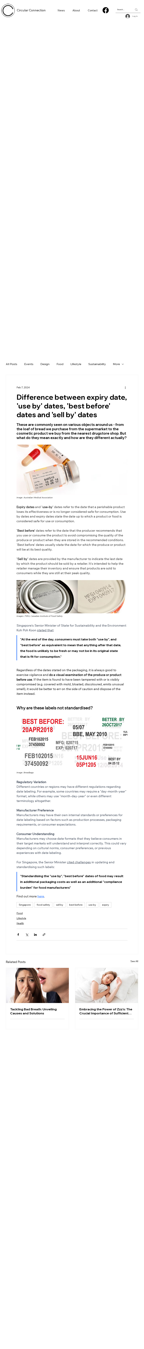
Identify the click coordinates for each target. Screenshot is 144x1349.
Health (20, 923)
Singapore (25, 904)
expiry (105, 904)
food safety (43, 904)
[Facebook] (106, 10)
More (116, 364)
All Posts (11, 364)
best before (76, 904)
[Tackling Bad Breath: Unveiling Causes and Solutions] (37, 985)
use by (92, 904)
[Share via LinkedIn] (35, 934)
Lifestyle (75, 364)
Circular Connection (31, 10)
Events (28, 364)
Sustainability (97, 364)
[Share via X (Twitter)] (26, 934)
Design (45, 364)
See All (134, 961)
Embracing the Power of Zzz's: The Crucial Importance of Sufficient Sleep (105, 1011)
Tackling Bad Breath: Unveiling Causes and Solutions (33, 1011)
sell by (59, 904)
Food (60, 364)
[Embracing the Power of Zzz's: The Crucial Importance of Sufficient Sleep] (106, 985)
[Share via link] (44, 934)
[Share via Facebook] (18, 934)
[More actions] (125, 387)
